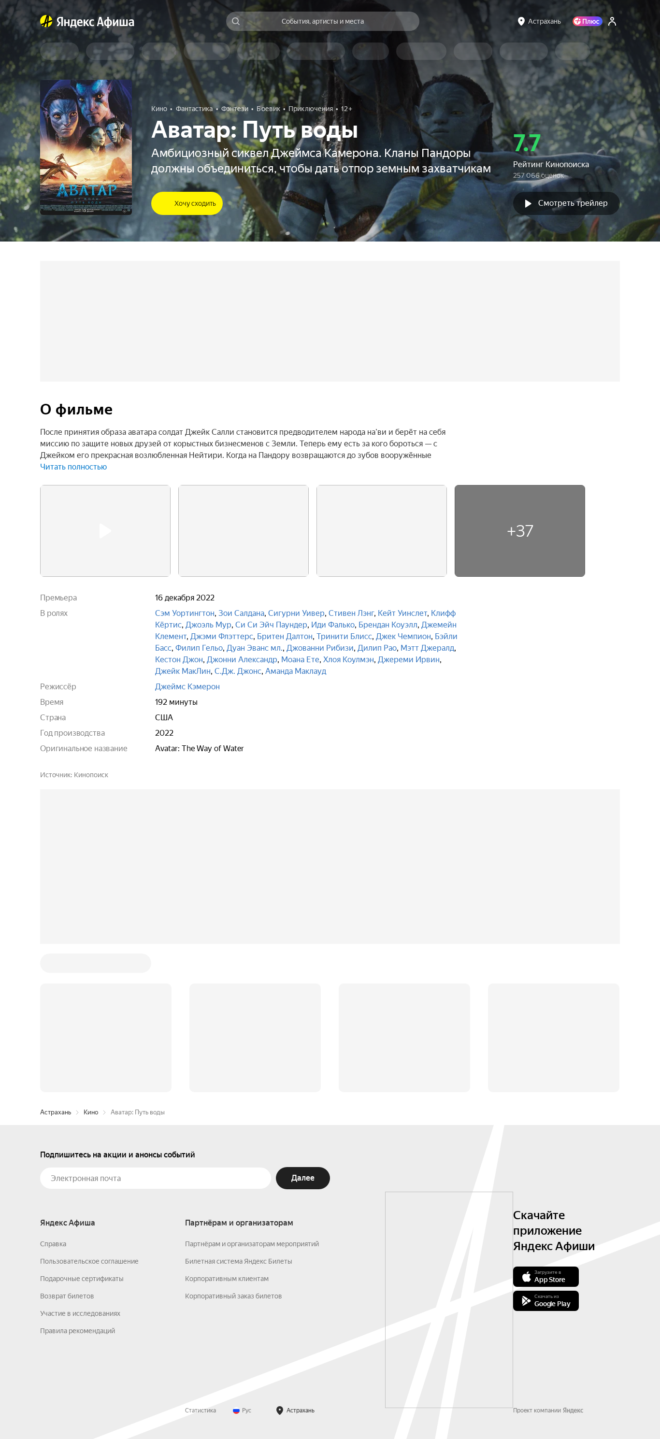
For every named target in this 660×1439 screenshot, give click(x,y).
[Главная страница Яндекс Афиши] (46, 21)
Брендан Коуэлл (388, 624)
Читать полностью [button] (73, 466)
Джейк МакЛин (183, 671)
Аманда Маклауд (295, 671)
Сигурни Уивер (296, 613)
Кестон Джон (179, 659)
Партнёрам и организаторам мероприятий (252, 1244)
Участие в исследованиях (80, 1313)
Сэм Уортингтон (185, 613)
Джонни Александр (242, 659)
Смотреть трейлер (573, 203)
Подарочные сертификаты (82, 1278)
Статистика (200, 1410)
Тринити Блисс (344, 636)
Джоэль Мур (208, 624)
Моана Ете (300, 659)
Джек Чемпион (403, 636)
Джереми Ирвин (409, 659)
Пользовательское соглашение (89, 1261)
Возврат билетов (67, 1296)
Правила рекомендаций (77, 1331)
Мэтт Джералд (427, 648)
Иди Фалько (333, 624)
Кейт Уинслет (402, 613)
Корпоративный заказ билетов (233, 1296)
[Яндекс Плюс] (588, 21)
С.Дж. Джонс (238, 671)
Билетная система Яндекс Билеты (238, 1261)
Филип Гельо (199, 648)
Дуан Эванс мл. (255, 648)
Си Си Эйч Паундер (271, 624)
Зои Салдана (241, 613)
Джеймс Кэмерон (187, 686)
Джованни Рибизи (320, 648)
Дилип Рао (377, 648)
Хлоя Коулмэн (348, 659)
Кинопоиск (91, 775)
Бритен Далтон (285, 636)
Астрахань (55, 1112)
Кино (91, 1112)
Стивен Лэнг (351, 613)
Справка (53, 1244)
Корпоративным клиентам (227, 1278)
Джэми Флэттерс (221, 636)
